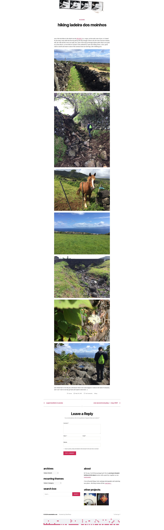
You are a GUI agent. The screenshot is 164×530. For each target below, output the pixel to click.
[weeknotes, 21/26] (106, 524)
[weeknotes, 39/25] (76, 524)
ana (71, 393)
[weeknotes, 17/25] (56, 524)
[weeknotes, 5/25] (45, 524)
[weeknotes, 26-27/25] (65, 524)
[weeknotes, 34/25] (71, 524)
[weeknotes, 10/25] (50, 524)
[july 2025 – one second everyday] (70, 521)
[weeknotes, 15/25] (54, 524)
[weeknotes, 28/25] (66, 524)
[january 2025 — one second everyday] (46, 523)
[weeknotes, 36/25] (73, 524)
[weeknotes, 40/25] (77, 524)
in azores (82, 19)
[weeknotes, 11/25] (51, 524)
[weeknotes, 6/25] (46, 524)
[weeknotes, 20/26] (105, 524)
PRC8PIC (79, 38)
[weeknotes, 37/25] (74, 524)
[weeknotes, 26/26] (111, 524)
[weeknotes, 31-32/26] (116, 524)
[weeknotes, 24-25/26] (110, 524)
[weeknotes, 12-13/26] (99, 524)
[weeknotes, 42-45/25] (81, 524)
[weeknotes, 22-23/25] (61, 524)
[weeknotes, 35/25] (72, 524)
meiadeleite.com (52, 514)
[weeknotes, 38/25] (75, 524)
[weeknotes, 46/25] (82, 524)
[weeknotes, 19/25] (58, 524)
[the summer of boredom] (111, 519)
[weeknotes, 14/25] (53, 524)
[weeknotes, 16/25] (55, 524)
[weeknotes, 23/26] (108, 524)
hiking (95, 393)
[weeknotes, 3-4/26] (91, 524)
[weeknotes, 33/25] (70, 524)
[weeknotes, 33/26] (117, 524)
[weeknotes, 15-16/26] (102, 524)
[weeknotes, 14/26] (100, 524)
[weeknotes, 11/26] (97, 524)
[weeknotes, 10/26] (96, 524)
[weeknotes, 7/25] (47, 524)
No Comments (89, 393)
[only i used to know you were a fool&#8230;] (119, 521)
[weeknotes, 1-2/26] (89, 524)
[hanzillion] (102, 499)
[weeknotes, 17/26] (103, 524)
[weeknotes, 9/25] (49, 524)
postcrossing (87, 477)
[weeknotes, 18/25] (57, 524)
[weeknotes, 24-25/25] (63, 524)
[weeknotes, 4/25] (44, 524)
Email (84, 436)
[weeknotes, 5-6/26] (93, 524)
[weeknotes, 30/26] (114, 524)
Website (65, 442)
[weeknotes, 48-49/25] (85, 524)
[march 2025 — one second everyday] (54, 523)
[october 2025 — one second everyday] (82, 521)
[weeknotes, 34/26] (118, 524)
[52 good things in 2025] (98, 521)
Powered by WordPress (65, 514)
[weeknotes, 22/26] (107, 524)
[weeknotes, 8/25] (48, 524)
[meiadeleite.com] (82, 7)
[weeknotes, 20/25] (59, 524)
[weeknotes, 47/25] (83, 524)
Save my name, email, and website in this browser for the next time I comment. (82, 448)
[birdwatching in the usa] (109, 521)
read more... (108, 483)
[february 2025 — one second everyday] (49, 523)
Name (65, 436)
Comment (66, 423)
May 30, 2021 (78, 393)
